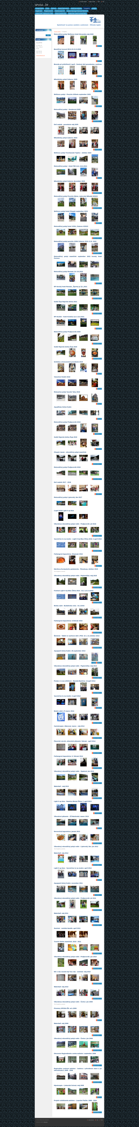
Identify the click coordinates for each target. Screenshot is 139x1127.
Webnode (46, 1122)
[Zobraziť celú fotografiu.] (61, 40)
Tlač (103, 1)
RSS (99, 1)
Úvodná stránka (83, 1)
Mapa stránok (92, 1)
